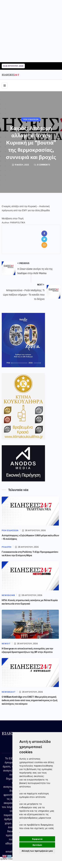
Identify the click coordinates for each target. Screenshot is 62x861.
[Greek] (9, 856)
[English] (4, 856)
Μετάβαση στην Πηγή (13, 218)
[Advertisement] (31, 31)
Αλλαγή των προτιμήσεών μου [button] (37, 851)
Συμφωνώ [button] (37, 839)
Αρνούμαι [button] (37, 845)
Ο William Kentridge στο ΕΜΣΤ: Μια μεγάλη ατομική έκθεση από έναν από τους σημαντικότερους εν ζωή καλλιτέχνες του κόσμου (29, 700)
